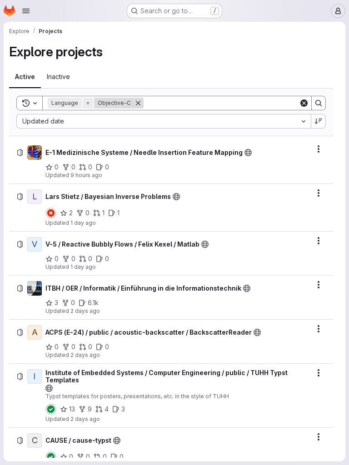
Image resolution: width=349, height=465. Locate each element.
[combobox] (163, 121)
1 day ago (83, 222)
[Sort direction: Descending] (318, 121)
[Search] (318, 103)
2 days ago (85, 310)
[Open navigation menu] (26, 11)
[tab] (25, 76)
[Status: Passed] (50, 409)
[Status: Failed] (50, 213)
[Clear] (304, 103)
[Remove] (138, 103)
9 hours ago (86, 175)
